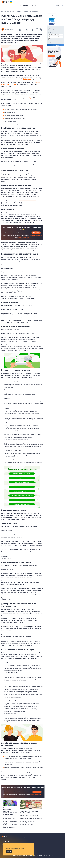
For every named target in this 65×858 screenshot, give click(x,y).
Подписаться (36, 232)
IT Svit (37, 855)
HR (20, 5)
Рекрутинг (25, 5)
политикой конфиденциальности (23, 846)
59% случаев (27, 79)
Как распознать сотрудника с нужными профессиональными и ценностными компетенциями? (10, 812)
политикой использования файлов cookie (14, 848)
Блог (2, 11)
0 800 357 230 (5, 841)
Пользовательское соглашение (24, 237)
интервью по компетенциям (27, 200)
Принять (9, 851)
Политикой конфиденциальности (36, 235)
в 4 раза (30, 98)
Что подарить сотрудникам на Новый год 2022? (29, 812)
